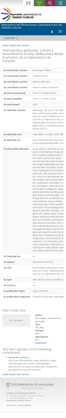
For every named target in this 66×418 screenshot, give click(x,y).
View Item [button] (10, 38)
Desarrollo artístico (19, 357)
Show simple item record (15, 45)
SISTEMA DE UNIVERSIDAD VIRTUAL (21, 393)
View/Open (41, 342)
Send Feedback (24, 405)
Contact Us (11, 405)
